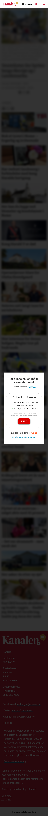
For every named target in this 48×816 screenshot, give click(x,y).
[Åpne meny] (44, 4)
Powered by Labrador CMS (24, 812)
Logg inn (37, 4)
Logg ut (6, 799)
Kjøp (24, 421)
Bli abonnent (27, 4)
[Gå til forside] (10, 4)
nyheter (7, 103)
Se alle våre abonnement (24, 437)
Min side (6, 796)
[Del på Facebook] (20, 92)
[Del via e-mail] (28, 92)
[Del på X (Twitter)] (24, 92)
